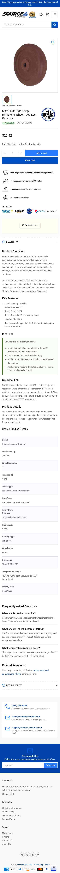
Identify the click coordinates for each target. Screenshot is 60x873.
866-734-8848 (8, 794)
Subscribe (50, 765)
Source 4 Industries (25, 865)
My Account (7, 833)
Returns (5, 837)
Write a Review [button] (31, 225)
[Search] (55, 25)
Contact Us (7, 840)
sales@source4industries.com (16, 790)
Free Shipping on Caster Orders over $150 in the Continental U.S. (30, 3)
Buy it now (30, 160)
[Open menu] (55, 14)
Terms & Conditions (11, 815)
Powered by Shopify (42, 865)
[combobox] (30, 25)
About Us (6, 844)
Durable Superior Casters (12, 105)
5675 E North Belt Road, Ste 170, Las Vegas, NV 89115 (27, 786)
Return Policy (8, 811)
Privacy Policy (8, 819)
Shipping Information (11, 808)
